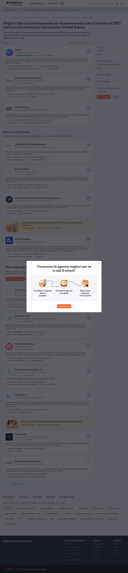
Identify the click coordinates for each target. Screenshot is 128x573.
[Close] (99, 263)
